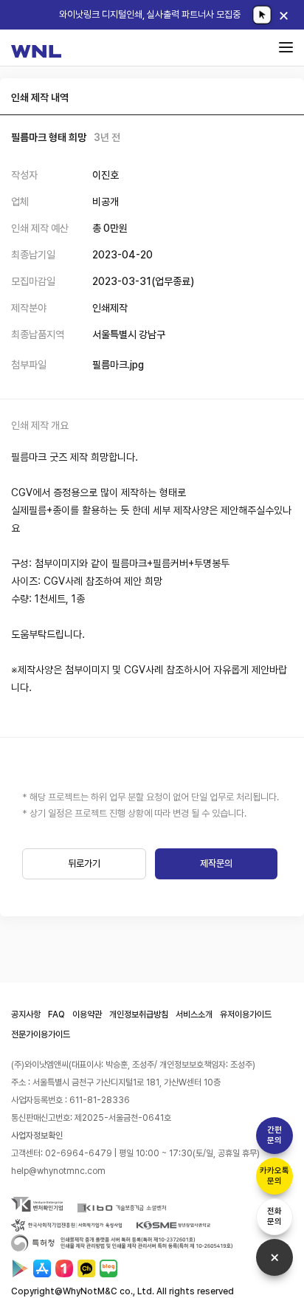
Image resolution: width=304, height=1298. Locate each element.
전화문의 (274, 1216)
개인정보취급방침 (138, 1014)
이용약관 (87, 1014)
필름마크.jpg (118, 365)
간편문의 (274, 1135)
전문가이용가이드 (40, 1034)
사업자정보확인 (37, 1135)
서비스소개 (194, 1014)
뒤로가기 (84, 863)
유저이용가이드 (246, 1014)
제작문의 (216, 863)
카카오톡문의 (274, 1176)
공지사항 (26, 1014)
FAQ (56, 1014)
